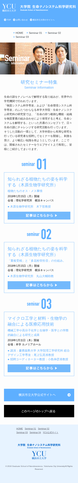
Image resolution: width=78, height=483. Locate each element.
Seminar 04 (35, 432)
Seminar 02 (54, 32)
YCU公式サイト (50, 432)
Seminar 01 (35, 32)
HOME (19, 32)
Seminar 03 (22, 36)
